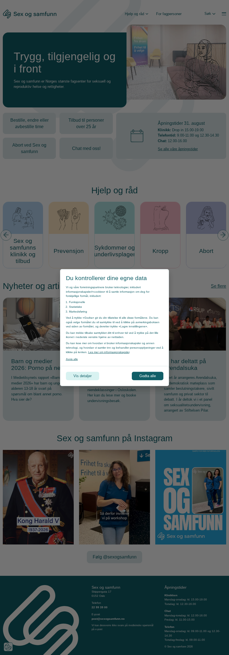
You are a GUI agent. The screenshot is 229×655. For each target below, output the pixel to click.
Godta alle (147, 376)
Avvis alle (72, 358)
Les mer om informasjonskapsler (108, 351)
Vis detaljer (82, 376)
